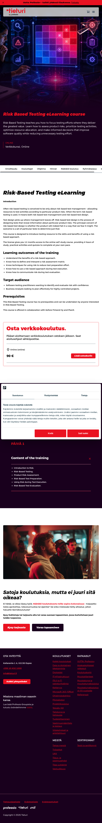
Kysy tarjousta (17, 627)
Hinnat (53, 169)
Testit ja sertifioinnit (86, 745)
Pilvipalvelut (59, 700)
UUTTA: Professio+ (86, 661)
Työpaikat (57, 749)
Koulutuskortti (84, 672)
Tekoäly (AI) (58, 708)
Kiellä (50, 433)
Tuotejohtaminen (61, 719)
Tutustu (75, 2)
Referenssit (82, 695)
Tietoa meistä (59, 745)
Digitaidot (57, 672)
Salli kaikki (83, 433)
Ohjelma (41, 169)
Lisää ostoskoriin (83, 356)
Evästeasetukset (50, 802)
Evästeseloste (31, 802)
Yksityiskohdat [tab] (51, 395)
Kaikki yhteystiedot (17, 681)
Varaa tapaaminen (47, 627)
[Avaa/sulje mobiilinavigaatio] (93, 12)
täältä (29, 707)
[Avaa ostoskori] (88, 12)
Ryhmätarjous (90, 169)
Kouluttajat (27, 169)
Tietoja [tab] (84, 395)
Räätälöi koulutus (69, 169)
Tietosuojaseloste (11, 802)
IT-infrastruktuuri (61, 676)
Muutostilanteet (85, 676)
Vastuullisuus (59, 769)
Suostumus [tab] (17, 395)
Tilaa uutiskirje (60, 765)
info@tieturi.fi (10, 673)
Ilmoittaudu (11, 169)
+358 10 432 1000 (12, 668)
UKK (55, 753)
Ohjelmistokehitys (61, 696)
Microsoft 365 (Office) (63, 692)
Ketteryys (57, 687)
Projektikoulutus (61, 704)
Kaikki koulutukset (62, 661)
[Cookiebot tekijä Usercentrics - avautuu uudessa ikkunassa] (87, 388)
